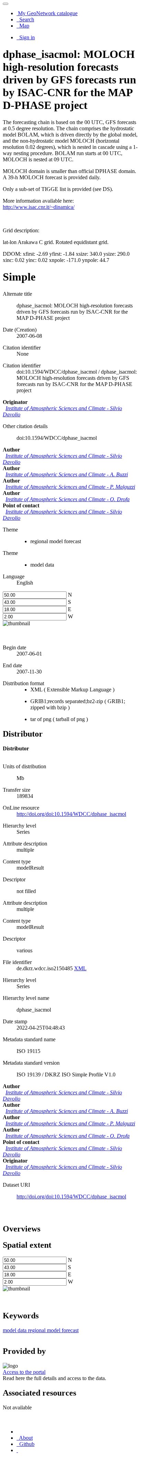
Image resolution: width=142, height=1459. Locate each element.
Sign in (26, 37)
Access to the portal (24, 1372)
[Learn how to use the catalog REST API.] (17, 1450)
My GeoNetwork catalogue (47, 13)
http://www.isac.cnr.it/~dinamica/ (38, 207)
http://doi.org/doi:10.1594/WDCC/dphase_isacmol (71, 1196)
